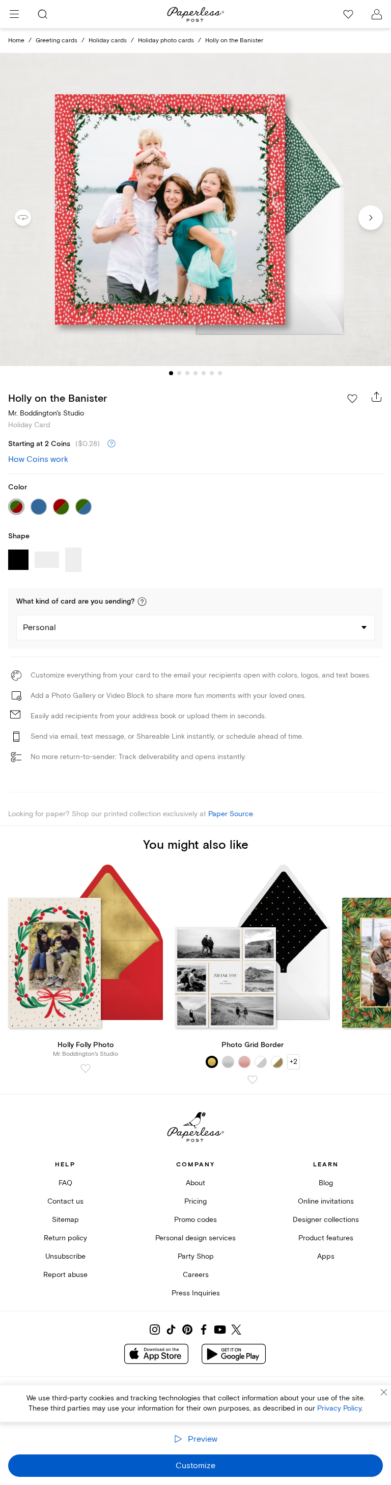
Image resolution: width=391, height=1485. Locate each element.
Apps (325, 1256)
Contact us (65, 1201)
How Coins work (38, 459)
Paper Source (230, 814)
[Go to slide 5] (204, 373)
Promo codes (195, 1219)
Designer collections (326, 1219)
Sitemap (65, 1219)
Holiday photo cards (166, 40)
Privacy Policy (339, 1408)
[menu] (14, 14)
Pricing (195, 1201)
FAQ (65, 1183)
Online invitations (326, 1201)
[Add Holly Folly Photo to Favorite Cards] (85, 1068)
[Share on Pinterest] (187, 1329)
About (195, 1183)
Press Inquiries (196, 1293)
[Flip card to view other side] (31, 218)
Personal (39, 627)
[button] (142, 601)
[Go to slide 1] (171, 373)
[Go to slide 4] (195, 373)
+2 (293, 1061)
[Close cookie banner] (384, 1392)
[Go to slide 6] (212, 373)
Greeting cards (56, 40)
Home (16, 40)
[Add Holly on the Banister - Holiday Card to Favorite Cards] (352, 399)
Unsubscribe (65, 1256)
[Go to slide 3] (187, 373)
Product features (325, 1238)
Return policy (65, 1238)
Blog (326, 1183)
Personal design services (195, 1238)
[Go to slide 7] (220, 373)
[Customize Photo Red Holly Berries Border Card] (195, 210)
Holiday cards (108, 40)
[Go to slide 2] (179, 373)
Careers (196, 1274)
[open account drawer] (376, 14)
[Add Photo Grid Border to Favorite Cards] (252, 1080)
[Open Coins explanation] (111, 444)
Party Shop (196, 1256)
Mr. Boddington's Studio (46, 413)
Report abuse (65, 1274)
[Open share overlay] (377, 396)
